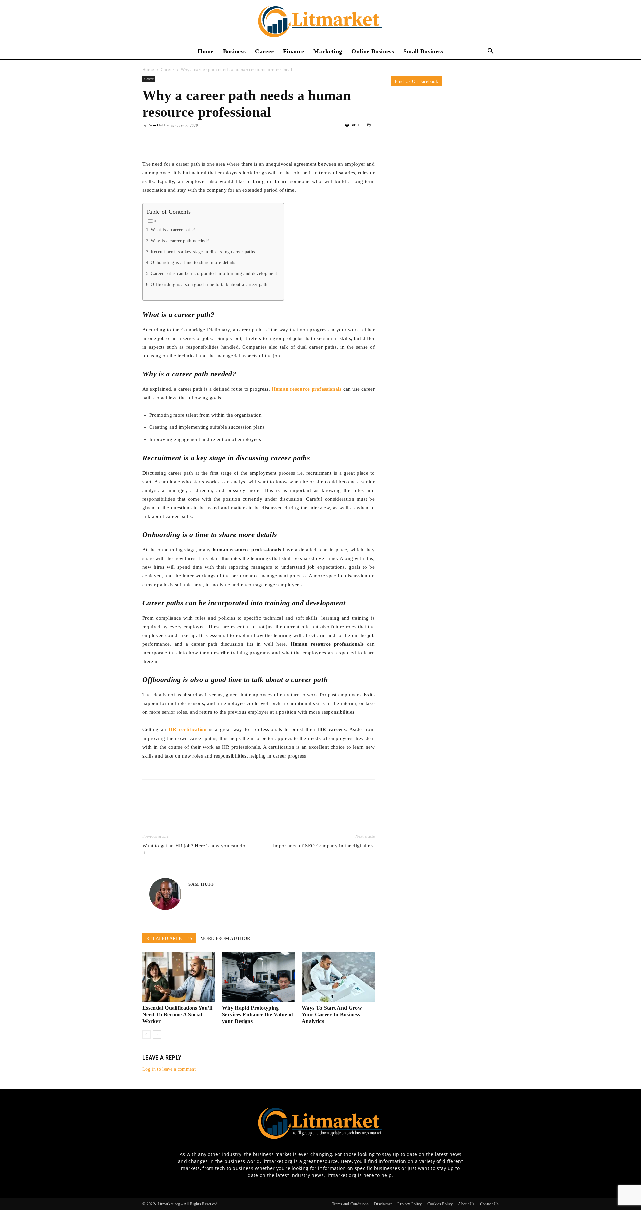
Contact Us (489, 1204)
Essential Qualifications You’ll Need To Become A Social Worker (177, 1014)
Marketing (327, 51)
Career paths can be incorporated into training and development (214, 273)
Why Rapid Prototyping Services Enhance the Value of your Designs (257, 1014)
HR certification (188, 729)
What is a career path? (173, 229)
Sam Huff (157, 125)
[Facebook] (149, 140)
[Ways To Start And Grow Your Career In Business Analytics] (338, 977)
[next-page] (157, 1034)
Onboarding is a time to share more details (193, 262)
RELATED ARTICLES (169, 938)
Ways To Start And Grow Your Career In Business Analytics (332, 1014)
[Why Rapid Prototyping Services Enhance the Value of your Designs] (258, 977)
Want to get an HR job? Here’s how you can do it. (193, 849)
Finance (293, 51)
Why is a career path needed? (180, 240)
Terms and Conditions (350, 1204)
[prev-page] (146, 1034)
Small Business (423, 51)
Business (234, 51)
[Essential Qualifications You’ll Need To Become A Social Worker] (178, 977)
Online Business (372, 51)
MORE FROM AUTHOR (225, 938)
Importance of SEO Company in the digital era (324, 845)
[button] (491, 52)
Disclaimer (383, 1204)
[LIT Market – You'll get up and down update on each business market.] (320, 22)
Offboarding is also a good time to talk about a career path (209, 284)
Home (205, 51)
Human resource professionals (307, 389)
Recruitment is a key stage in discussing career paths (203, 251)
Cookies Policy (440, 1204)
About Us (466, 1204)
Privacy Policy (409, 1204)
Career (264, 51)
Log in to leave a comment (169, 1069)
